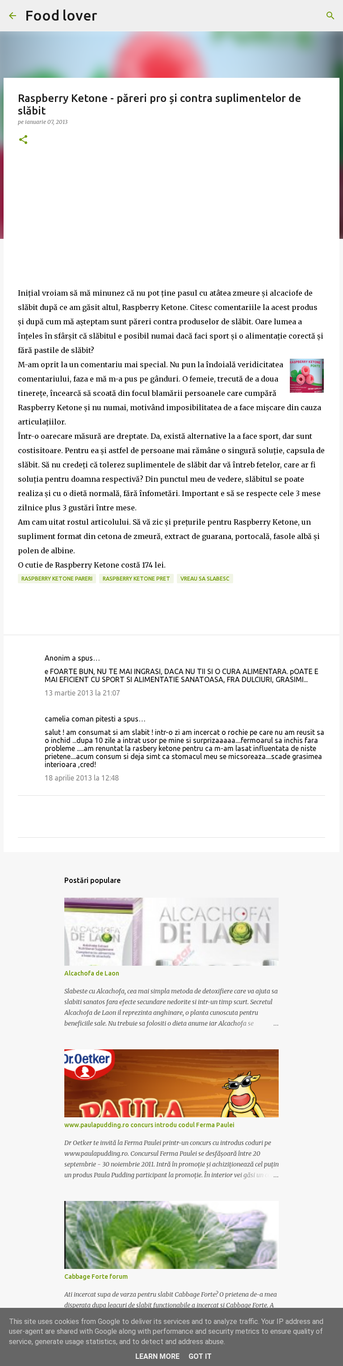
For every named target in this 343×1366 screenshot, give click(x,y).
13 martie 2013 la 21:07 (82, 693)
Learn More (157, 1356)
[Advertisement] (171, 223)
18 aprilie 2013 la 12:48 (82, 778)
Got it (200, 1356)
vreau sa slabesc (205, 578)
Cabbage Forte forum (96, 1276)
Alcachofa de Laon (91, 973)
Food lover (61, 15)
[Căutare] (330, 15)
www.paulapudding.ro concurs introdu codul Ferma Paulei (149, 1124)
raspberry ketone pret (136, 578)
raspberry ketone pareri (56, 578)
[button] (23, 140)
